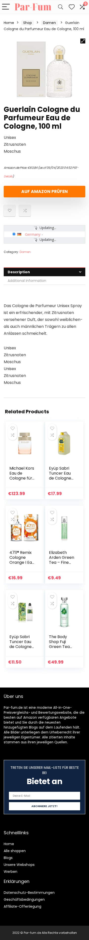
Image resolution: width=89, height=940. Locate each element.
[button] (82, 41)
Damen (49, 22)
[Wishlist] (72, 7)
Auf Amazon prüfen (44, 191)
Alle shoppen (15, 850)
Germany (33, 234)
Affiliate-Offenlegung (22, 906)
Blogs (8, 857)
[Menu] (6, 7)
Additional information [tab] (27, 280)
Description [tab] (19, 272)
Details (8, 176)
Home (9, 22)
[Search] (61, 7)
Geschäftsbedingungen (24, 899)
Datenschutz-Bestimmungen (29, 892)
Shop (27, 22)
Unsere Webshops (19, 864)
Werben (10, 871)
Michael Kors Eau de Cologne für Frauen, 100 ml (21, 478)
